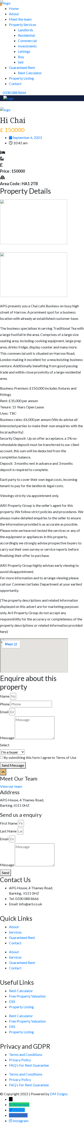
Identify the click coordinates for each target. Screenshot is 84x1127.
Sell (20, 62)
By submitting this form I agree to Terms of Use (40, 757)
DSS (12, 1001)
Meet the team (20, 19)
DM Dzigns (59, 1094)
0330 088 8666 (14, 92)
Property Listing (21, 78)
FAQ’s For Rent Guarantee (29, 1065)
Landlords (25, 30)
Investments (27, 46)
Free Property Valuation (27, 996)
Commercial (27, 40)
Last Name (8, 831)
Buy (21, 57)
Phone (5, 704)
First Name (8, 823)
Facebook (20, 1115)
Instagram (20, 1121)
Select (4, 745)
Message (7, 738)
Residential (26, 35)
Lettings (24, 51)
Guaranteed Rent (22, 67)
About (14, 14)
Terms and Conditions (25, 1054)
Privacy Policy (20, 1060)
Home (14, 8)
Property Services (22, 24)
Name (4, 696)
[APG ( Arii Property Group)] (5, 2)
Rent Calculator (30, 73)
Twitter (19, 1110)
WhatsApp (21, 1104)
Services (15, 932)
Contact (15, 83)
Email (4, 712)
